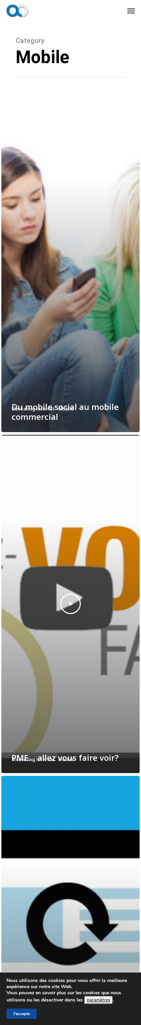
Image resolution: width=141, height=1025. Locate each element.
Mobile (66, 409)
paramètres (98, 1000)
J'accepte (21, 1013)
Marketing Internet (33, 409)
